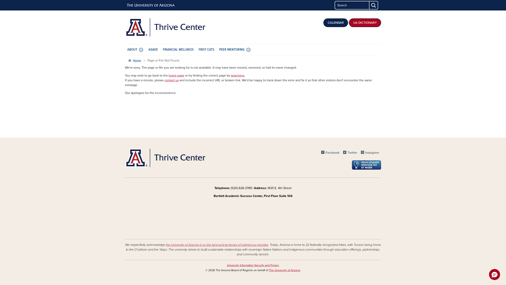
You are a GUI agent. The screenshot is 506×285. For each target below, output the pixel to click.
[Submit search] (373, 5)
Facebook (332, 153)
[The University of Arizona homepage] (151, 5)
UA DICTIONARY (365, 23)
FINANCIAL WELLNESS (178, 49)
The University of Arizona (284, 270)
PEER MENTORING (232, 49)
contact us (171, 80)
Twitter (352, 153)
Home (137, 60)
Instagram (372, 153)
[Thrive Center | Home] (166, 27)
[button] (494, 274)
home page (176, 76)
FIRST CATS (206, 49)
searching (237, 76)
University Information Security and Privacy (253, 265)
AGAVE (153, 49)
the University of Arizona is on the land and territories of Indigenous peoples (217, 245)
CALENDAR (336, 23)
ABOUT (132, 49)
